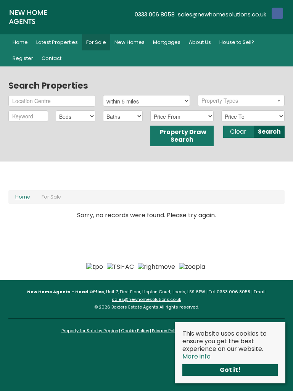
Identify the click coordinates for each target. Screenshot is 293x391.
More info (196, 356)
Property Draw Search (182, 136)
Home (20, 42)
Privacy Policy (166, 331)
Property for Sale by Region (89, 331)
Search (269, 131)
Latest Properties (57, 42)
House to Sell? (236, 42)
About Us (200, 42)
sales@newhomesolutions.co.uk (146, 299)
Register (23, 58)
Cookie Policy (135, 331)
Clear (238, 131)
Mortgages (166, 42)
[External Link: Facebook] (277, 14)
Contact (51, 58)
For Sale (96, 42)
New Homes (129, 42)
